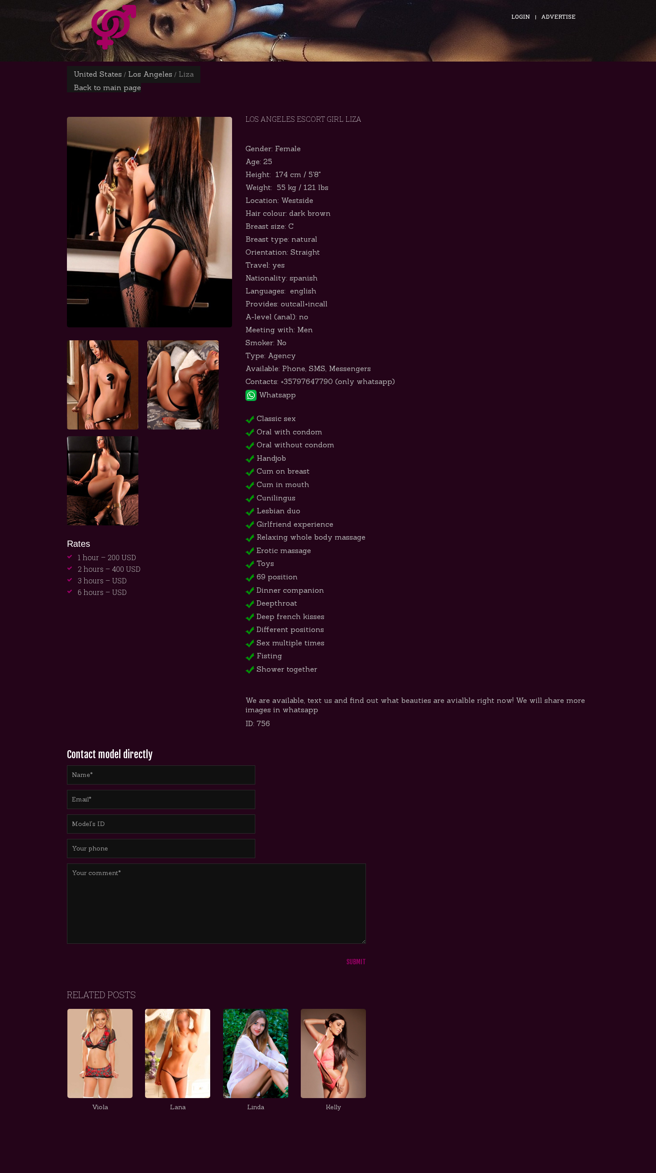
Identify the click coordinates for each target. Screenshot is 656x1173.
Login (520, 16)
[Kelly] (333, 1053)
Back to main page (107, 87)
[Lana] (177, 1053)
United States (98, 74)
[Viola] (100, 1053)
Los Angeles (150, 74)
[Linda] (255, 1053)
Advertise (558, 16)
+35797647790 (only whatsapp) (338, 381)
